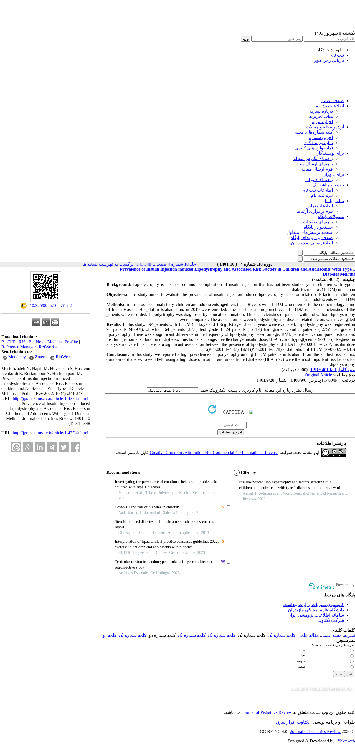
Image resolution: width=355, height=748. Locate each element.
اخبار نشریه (322, 121)
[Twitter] (64, 447)
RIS (22, 341)
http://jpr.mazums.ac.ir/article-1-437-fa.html (50, 398)
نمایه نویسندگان (318, 142)
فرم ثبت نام (322, 195)
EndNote (36, 341)
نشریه (349, 635)
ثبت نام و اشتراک (328, 184)
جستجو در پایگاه (318, 227)
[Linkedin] (40, 447)
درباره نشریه (321, 111)
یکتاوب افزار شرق (293, 722)
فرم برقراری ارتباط (314, 211)
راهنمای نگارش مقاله (313, 158)
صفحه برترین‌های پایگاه (312, 237)
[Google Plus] (28, 447)
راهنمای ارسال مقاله (314, 163)
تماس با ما (334, 200)
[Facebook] (75, 447)
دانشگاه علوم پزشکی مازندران (316, 609)
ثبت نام (337, 55)
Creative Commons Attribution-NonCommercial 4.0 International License (214, 452)
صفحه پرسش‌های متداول (309, 232)
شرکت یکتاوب (330, 620)
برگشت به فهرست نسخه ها (108, 264)
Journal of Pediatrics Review (267, 712)
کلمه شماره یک (281, 635)
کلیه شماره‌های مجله (314, 132)
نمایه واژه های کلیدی (314, 148)
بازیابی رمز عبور (329, 60)
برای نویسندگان (330, 153)
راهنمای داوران (319, 179)
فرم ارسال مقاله (317, 169)
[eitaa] (16, 447)
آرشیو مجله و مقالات (325, 127)
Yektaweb (346, 741)
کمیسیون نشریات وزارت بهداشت (313, 604)
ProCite (71, 341)
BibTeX (8, 341)
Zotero (41, 356)
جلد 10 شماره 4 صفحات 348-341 (166, 264)
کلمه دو (109, 635)
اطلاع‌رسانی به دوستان (312, 242)
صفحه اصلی (332, 100)
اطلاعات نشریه (330, 105)
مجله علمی (331, 635)
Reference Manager (18, 346)
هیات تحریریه (321, 116)
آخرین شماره (321, 137)
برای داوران (333, 174)
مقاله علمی (308, 635)
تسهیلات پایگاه (331, 216)
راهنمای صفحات (318, 221)
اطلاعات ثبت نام (318, 190)
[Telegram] (52, 447)
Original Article (318, 374)
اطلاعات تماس (319, 206)
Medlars (54, 341)
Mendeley (17, 356)
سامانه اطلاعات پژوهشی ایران (316, 615)
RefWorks (48, 346)
